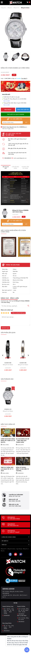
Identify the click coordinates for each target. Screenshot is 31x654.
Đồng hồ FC (4, 548)
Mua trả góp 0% (23, 109)
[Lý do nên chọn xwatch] (15, 188)
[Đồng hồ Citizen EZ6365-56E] (8, 349)
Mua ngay (7, 109)
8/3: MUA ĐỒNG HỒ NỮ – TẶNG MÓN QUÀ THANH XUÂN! (22, 440)
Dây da (2, 550)
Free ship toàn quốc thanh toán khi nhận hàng (17, 153)
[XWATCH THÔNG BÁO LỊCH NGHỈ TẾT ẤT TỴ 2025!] (8, 461)
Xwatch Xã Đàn (21, 606)
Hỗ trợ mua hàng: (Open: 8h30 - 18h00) (9, 627)
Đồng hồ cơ (26, 548)
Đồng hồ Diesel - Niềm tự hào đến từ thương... (22, 469)
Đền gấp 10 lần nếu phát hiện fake (17, 148)
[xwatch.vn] (15, 561)
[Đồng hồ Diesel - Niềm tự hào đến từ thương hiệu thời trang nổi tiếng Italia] (23, 461)
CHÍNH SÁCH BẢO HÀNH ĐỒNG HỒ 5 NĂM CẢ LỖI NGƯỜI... (8, 440)
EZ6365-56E (8, 363)
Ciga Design (19, 548)
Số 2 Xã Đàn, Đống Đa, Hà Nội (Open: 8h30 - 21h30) (24, 610)
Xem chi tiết (6, 101)
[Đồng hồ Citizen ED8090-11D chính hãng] (8, 396)
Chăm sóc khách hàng (9, 537)
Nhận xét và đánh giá (7, 310)
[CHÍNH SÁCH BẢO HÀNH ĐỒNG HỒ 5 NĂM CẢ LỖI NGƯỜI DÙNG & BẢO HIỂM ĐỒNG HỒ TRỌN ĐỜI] (8, 432)
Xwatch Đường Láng (7, 606)
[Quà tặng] (15, 87)
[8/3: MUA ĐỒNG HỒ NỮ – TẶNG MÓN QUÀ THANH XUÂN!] (23, 432)
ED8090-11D (8, 410)
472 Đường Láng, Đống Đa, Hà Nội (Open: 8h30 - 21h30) (9, 611)
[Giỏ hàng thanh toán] (27, 2)
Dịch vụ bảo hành (21, 615)
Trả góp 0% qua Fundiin (15, 114)
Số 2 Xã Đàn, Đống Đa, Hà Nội (24, 618)
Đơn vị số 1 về (13, 499)
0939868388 (7, 615)
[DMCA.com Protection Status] (21, 581)
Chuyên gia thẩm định (16, 494)
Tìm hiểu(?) (24, 78)
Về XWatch (5, 541)
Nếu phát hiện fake (15, 506)
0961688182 (7, 158)
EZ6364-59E (23, 363)
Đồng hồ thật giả (14, 496)
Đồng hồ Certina (11, 548)
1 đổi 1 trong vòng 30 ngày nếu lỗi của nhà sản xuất (18, 144)
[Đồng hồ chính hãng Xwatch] (15, 2)
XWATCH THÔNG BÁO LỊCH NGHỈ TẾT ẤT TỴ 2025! (7, 469)
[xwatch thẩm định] (15, 571)
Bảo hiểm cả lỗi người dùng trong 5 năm (17, 139)
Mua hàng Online (6, 623)
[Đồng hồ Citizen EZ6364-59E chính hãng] (23, 349)
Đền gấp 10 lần (14, 504)
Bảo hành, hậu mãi (14, 501)
